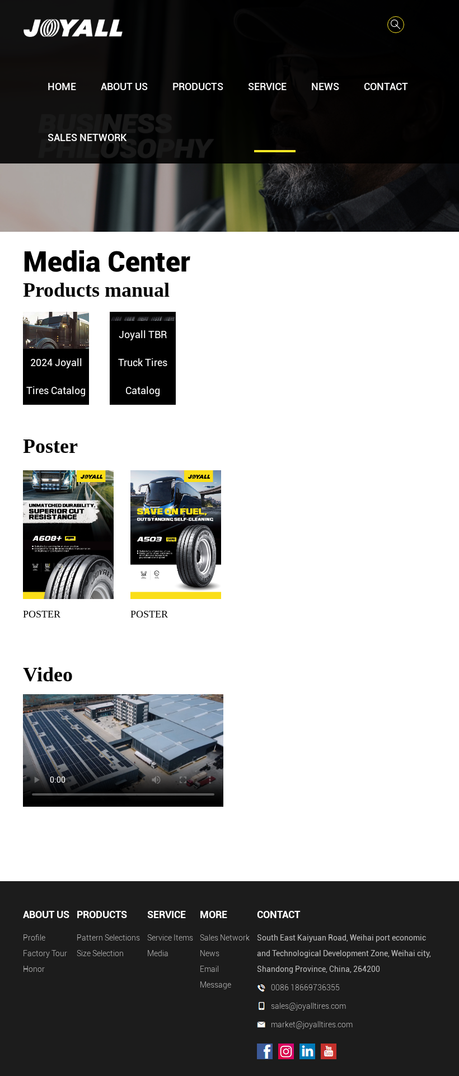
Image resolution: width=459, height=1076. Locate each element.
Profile (34, 937)
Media (157, 953)
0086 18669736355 (305, 987)
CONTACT (386, 86)
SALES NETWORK (87, 137)
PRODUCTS (197, 86)
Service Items (170, 937)
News (209, 953)
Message (215, 984)
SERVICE (267, 86)
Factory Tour (45, 953)
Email (209, 969)
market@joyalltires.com (312, 1024)
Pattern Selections (108, 937)
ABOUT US (124, 86)
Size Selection (100, 953)
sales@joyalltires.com (308, 1006)
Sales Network (225, 937)
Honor (34, 969)
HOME (62, 86)
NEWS (325, 86)
